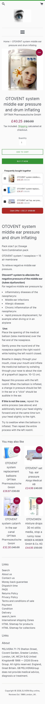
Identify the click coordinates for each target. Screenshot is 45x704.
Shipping (22, 126)
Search (6, 570)
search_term (9, 616)
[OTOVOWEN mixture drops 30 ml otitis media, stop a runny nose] (33, 506)
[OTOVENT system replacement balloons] (11, 453)
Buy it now (22, 161)
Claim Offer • (22, 211)
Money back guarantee (15, 581)
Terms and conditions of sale (18, 601)
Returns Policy (10, 593)
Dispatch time (10, 585)
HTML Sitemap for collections (18, 627)
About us (7, 574)
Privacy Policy (10, 597)
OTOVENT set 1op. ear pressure (29, 200)
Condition (7, 608)
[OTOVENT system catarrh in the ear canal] (11, 506)
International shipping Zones (18, 620)
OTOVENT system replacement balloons (29, 189)
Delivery (6, 612)
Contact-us (8, 578)
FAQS (5, 589)
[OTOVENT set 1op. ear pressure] (33, 455)
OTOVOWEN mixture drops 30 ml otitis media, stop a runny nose (33, 528)
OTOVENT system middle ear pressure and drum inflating (29, 177)
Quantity (22, 138)
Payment (7, 604)
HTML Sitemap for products (17, 624)
